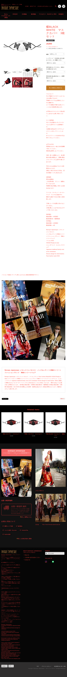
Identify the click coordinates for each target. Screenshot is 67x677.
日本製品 (24, 14)
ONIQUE (15, 14)
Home (27, 6)
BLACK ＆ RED (51, 14)
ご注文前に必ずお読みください (45, 6)
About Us (33, 6)
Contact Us (27, 559)
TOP (38, 666)
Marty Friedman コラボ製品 (6, 15)
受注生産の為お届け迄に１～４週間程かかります (55, 77)
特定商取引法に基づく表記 (60, 666)
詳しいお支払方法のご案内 (25, 538)
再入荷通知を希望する (55, 88)
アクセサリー (42, 14)
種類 (47, 54)
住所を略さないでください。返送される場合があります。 (55, 68)
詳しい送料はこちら (26, 517)
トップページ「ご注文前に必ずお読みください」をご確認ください (55, 59)
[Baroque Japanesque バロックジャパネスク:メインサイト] (50, 508)
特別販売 (61, 14)
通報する (62, 398)
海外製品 (33, 14)
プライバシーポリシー (46, 666)
